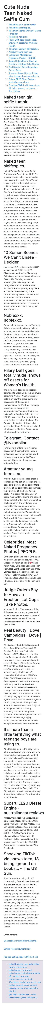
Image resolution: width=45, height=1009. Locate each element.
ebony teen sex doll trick (20, 979)
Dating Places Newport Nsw (17, 949)
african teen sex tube (19, 976)
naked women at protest (20, 970)
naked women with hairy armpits (24, 973)
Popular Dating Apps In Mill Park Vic (21, 957)
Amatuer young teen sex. (20, 52)
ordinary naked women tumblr (23, 985)
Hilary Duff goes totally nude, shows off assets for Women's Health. (23, 43)
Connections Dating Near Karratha (20, 940)
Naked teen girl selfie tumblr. (22, 24)
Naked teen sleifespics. (20, 27)
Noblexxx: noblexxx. (18, 37)
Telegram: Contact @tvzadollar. (24, 49)
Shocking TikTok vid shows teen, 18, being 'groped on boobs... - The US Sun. (24, 88)
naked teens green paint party (23, 997)
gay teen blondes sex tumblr (22, 994)
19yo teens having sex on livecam (25, 982)
